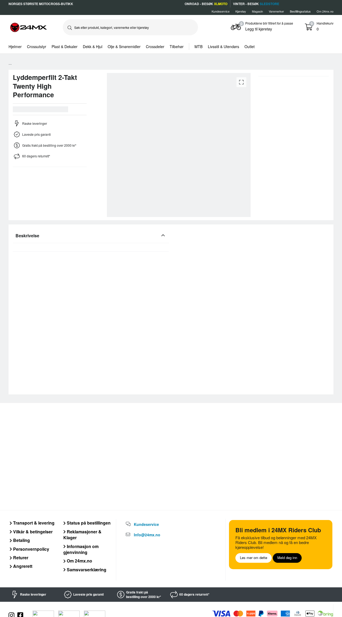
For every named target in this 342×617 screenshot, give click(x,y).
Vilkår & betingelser (32, 532)
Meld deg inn (287, 557)
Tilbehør (177, 46)
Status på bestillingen (88, 523)
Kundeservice (221, 11)
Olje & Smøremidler (124, 46)
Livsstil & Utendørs (223, 46)
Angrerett (22, 566)
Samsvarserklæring (86, 569)
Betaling (21, 540)
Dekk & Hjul (92, 46)
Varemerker (276, 11)
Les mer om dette (253, 557)
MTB (199, 46)
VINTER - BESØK (256, 3)
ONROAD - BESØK (206, 3)
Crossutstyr (36, 46)
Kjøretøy (240, 11)
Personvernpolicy (30, 549)
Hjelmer (15, 46)
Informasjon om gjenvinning (81, 549)
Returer (20, 557)
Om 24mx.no (325, 11)
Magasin (257, 11)
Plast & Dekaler (64, 46)
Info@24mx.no (147, 534)
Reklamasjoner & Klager (82, 535)
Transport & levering (33, 523)
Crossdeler (155, 46)
